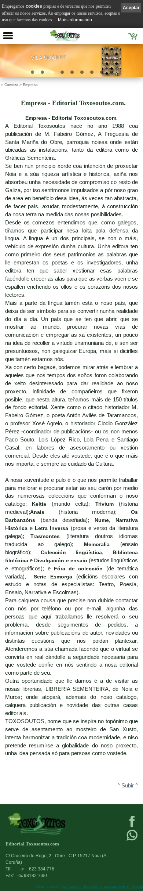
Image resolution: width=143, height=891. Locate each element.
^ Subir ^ (127, 786)
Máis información (75, 19)
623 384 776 (36, 869)
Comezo (11, 85)
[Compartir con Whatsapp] (132, 840)
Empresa (30, 85)
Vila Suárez (48, 58)
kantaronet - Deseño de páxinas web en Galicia (102, 886)
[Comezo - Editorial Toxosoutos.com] (65, 35)
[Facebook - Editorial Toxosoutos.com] (132, 826)
